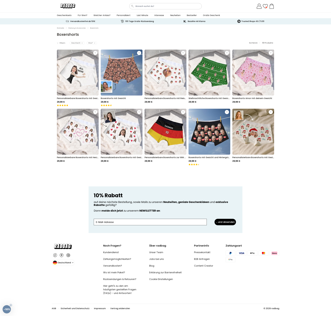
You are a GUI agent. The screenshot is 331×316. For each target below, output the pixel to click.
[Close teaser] (11, 305)
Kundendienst (111, 252)
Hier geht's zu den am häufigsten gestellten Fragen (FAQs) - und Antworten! (119, 289)
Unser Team (156, 252)
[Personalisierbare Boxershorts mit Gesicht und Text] (78, 78)
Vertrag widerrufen (120, 308)
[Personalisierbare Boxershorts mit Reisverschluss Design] (165, 78)
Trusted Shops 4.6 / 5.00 (252, 21)
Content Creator (203, 265)
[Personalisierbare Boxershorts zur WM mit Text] (165, 137)
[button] (7, 309)
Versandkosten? (112, 265)
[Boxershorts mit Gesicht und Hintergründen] (209, 137)
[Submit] (132, 6)
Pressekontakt (202, 252)
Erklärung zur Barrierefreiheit (165, 272)
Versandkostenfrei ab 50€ (82, 21)
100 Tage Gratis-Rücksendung (139, 21)
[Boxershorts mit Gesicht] (121, 78)
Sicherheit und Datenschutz (75, 308)
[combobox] (165, 6)
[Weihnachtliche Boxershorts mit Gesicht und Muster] (209, 78)
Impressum (100, 308)
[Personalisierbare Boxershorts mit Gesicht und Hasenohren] (121, 137)
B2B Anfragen (202, 259)
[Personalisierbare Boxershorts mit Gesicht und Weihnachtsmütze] (253, 137)
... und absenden (225, 222)
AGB (54, 308)
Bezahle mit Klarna (196, 21)
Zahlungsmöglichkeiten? (117, 259)
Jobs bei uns (156, 259)
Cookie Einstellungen (161, 279)
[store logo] (68, 6)
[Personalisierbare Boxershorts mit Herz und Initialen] (78, 137)
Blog (151, 265)
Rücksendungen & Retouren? (119, 279)
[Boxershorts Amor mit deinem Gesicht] (253, 78)
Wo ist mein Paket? (114, 272)
